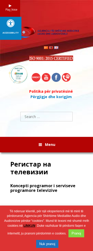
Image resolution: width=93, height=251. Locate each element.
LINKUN (29, 226)
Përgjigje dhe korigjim (51, 96)
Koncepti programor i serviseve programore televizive (42, 188)
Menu (50, 144)
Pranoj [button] (76, 233)
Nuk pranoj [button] (47, 244)
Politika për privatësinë (51, 91)
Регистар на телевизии (30, 168)
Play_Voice (10, 9)
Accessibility (11, 33)
